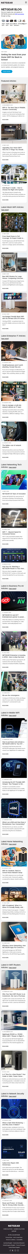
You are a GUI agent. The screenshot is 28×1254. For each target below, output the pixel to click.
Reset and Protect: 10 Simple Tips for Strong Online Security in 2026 (13, 1205)
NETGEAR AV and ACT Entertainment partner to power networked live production (13, 617)
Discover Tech (12, 24)
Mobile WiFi (7, 24)
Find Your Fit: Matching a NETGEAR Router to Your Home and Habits (13, 568)
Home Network (16, 24)
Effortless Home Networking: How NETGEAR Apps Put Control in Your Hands (14, 947)
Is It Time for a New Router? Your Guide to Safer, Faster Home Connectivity (14, 1076)
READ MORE (5, 119)
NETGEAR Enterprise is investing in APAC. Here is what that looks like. (13, 657)
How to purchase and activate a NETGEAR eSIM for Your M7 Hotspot (13, 744)
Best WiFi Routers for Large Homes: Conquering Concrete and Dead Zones (12, 278)
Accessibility (19, 1239)
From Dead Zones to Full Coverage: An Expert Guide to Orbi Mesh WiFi (12, 238)
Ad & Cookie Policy (17, 1237)
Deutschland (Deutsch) (18, 1243)
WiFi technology (19, 14)
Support (24, 23)
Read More (6, 71)
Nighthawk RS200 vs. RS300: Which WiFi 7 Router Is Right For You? (13, 1036)
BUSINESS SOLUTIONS (19, 1229)
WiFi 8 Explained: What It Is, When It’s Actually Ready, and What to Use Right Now (12, 907)
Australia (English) (8, 1243)
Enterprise (21, 23)
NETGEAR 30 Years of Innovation (14, 494)
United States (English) (14, 1247)
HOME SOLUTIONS (8, 1229)
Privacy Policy (9, 1237)
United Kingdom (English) (9, 1245)
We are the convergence (10, 695)
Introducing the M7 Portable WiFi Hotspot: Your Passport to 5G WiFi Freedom (13, 784)
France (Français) (20, 1245)
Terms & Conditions (11, 1239)
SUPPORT (14, 1231)
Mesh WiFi (3, 24)
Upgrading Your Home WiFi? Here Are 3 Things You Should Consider (12, 149)
